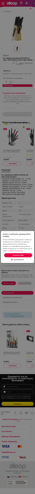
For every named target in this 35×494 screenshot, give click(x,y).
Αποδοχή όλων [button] (18, 255)
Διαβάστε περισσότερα (15, 251)
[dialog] (17, 247)
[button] (17, 260)
